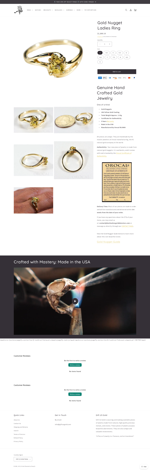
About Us (17, 420)
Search (16, 431)
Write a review (75, 365)
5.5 (120, 53)
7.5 (114, 57)
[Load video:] (75, 301)
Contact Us (17, 423)
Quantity (100, 40)
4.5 (107, 53)
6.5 (101, 57)
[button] (30, 10)
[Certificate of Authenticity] (117, 202)
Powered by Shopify (30, 466)
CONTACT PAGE (127, 226)
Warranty (110, 121)
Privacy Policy (18, 441)
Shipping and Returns (21, 427)
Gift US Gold (21, 466)
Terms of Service (19, 434)
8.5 (127, 57)
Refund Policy (18, 438)
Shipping (100, 36)
